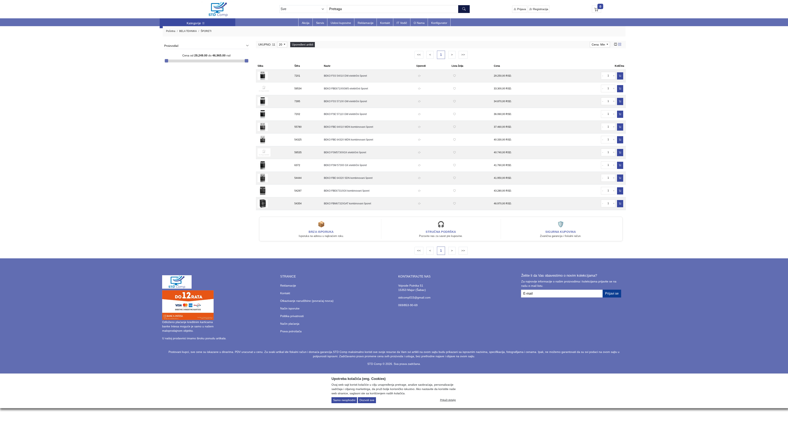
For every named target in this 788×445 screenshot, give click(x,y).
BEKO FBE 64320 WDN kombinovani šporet (348, 139)
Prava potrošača (291, 331)
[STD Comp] (218, 9)
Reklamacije (366, 23)
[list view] (615, 44)
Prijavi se (612, 293)
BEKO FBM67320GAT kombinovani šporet (347, 203)
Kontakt (385, 23)
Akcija (305, 23)
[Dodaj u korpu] (620, 76)
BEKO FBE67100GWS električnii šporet (346, 88)
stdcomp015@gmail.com (414, 297)
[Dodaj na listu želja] (454, 75)
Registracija (540, 9)
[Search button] (464, 9)
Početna (170, 31)
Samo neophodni (344, 400)
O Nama (419, 23)
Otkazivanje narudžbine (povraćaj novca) (307, 300)
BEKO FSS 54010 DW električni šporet (345, 75)
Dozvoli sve (366, 400)
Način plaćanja (289, 323)
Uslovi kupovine (341, 23)
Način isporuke (290, 308)
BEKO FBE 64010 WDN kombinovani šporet (348, 126)
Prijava (521, 9)
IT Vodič (402, 23)
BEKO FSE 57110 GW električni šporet (345, 114)
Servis (320, 23)
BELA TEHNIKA (188, 31)
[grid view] (619, 44)
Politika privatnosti (292, 316)
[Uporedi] (419, 75)
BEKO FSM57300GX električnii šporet (345, 152)
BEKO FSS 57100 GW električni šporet (345, 101)
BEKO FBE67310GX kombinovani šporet (346, 190)
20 (281, 44)
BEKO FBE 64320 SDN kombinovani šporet (348, 178)
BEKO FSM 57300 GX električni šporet (345, 165)
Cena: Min (599, 44)
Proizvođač (171, 45)
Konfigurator (439, 23)
